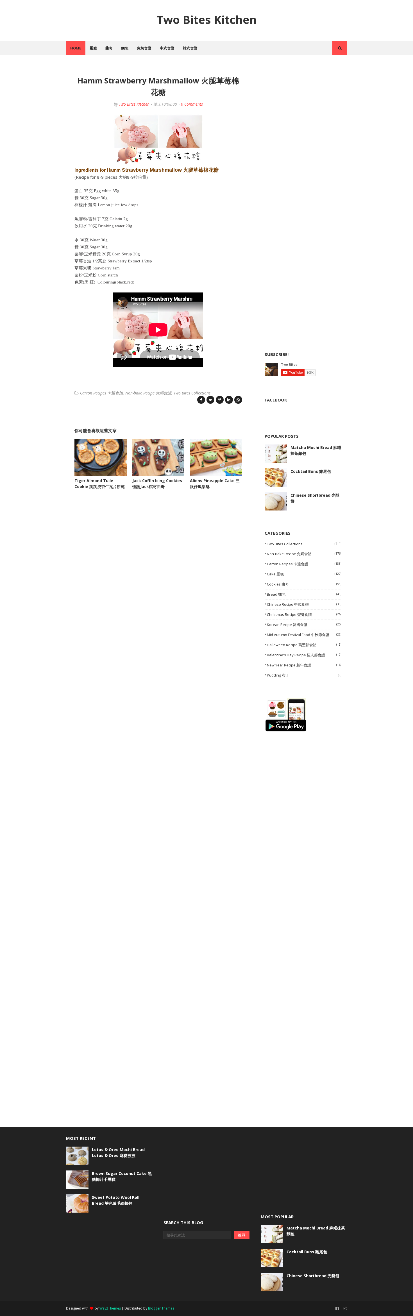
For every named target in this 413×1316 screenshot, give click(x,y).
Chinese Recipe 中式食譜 (304, 604)
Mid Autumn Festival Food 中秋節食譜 (304, 634)
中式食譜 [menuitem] (167, 48)
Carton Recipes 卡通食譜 (101, 393)
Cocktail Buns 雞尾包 (311, 471)
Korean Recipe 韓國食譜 (304, 624)
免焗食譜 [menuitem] (144, 48)
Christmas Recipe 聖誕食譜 (304, 614)
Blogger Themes (161, 1308)
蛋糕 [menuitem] (93, 48)
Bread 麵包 (304, 594)
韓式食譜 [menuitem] (190, 48)
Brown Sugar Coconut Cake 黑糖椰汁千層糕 (122, 1176)
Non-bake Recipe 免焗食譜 (148, 393)
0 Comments (192, 104)
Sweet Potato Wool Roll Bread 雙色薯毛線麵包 (115, 1200)
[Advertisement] (307, 107)
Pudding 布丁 (304, 675)
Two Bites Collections (192, 393)
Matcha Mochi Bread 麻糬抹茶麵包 (316, 450)
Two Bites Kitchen (206, 19)
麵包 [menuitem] (124, 48)
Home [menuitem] (75, 48)
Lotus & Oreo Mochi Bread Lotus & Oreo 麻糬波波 (118, 1152)
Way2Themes (110, 1308)
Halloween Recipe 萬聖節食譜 (304, 644)
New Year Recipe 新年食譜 (304, 665)
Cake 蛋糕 (304, 574)
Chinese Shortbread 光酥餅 (315, 498)
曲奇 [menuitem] (109, 48)
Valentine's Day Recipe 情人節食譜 (304, 654)
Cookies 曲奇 (304, 584)
